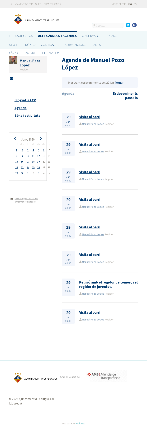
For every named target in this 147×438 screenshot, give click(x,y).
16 (22, 161)
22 (16, 167)
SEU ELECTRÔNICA (22, 44)
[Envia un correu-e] (11, 78)
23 (22, 167)
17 (28, 161)
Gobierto (80, 423)
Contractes (50, 44)
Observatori (92, 36)
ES (135, 4)
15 (16, 161)
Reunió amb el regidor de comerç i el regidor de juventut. (108, 284)
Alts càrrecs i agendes (57, 36)
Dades (96, 44)
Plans (112, 36)
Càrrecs (14, 53)
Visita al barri (89, 117)
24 (28, 167)
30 (22, 173)
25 (33, 167)
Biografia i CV (25, 100)
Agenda (21, 108)
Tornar (118, 82)
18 (33, 161)
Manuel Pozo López (93, 124)
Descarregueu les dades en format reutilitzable (26, 200)
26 (38, 167)
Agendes (31, 53)
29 (16, 173)
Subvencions (75, 44)
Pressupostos (21, 36)
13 (43, 156)
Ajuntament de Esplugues (26, 4)
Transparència (52, 4)
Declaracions (51, 53)
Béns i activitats (27, 115)
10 (28, 156)
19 (38, 161)
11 (33, 156)
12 (38, 156)
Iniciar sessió (118, 4)
